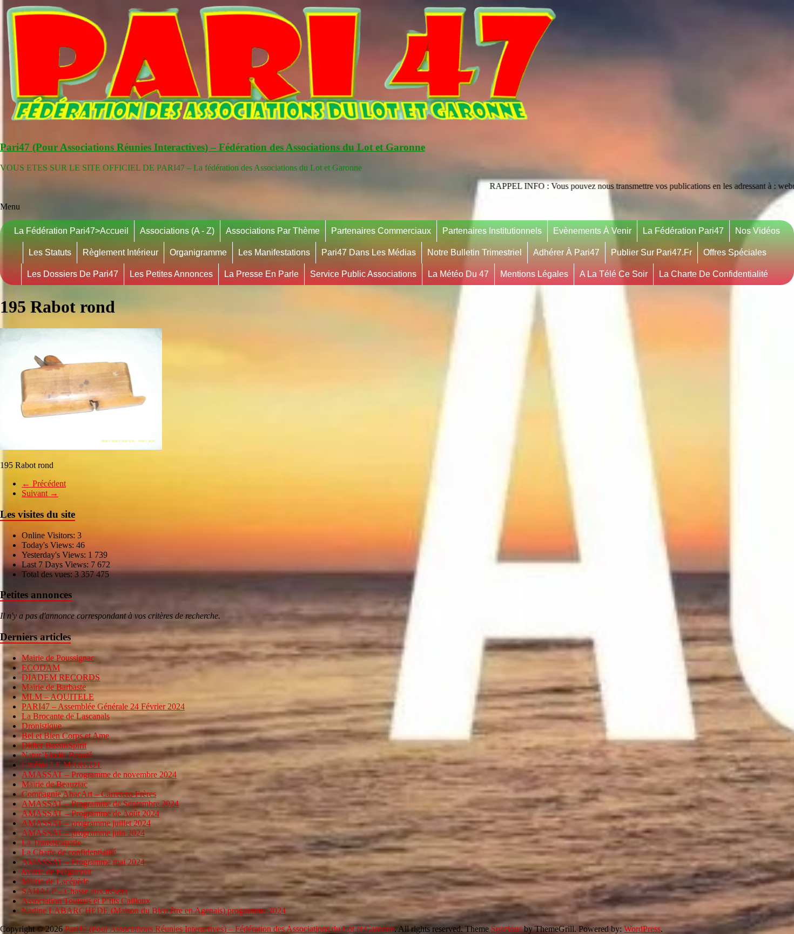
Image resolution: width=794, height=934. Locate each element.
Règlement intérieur (120, 252)
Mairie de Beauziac (55, 784)
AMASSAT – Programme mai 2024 (83, 862)
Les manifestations (274, 252)
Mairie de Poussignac (58, 657)
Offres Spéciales (734, 252)
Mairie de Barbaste (54, 687)
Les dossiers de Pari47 (72, 274)
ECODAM (41, 667)
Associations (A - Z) (177, 230)
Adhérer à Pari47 (566, 252)
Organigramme (198, 252)
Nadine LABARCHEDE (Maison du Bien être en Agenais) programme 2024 (154, 910)
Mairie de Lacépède (55, 881)
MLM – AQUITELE (58, 696)
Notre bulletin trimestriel (474, 252)
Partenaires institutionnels (492, 230)
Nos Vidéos (757, 230)
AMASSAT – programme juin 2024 (83, 832)
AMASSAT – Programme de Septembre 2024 (100, 803)
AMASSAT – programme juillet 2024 (86, 823)
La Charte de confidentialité (713, 274)
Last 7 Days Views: (56, 564)
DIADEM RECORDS (61, 677)
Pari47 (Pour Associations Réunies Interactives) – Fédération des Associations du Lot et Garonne (212, 147)
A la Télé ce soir (614, 274)
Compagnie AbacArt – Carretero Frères (89, 793)
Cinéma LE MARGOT (62, 764)
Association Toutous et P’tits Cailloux (86, 900)
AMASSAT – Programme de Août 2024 (90, 813)
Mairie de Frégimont (56, 871)
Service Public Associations (363, 274)
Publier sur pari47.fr (651, 252)
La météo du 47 (458, 274)
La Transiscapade (51, 842)
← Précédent (44, 483)
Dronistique (42, 725)
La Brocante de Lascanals (66, 716)
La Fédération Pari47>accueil (71, 230)
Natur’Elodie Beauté (57, 755)
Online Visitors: (49, 535)
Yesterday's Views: (55, 554)
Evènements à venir (592, 230)
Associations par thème (273, 230)
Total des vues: (48, 574)
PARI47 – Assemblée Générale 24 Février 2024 (103, 706)
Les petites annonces (171, 274)
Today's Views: (49, 545)
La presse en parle (261, 274)
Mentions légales (534, 274)
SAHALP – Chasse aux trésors (74, 891)
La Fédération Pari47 (683, 230)
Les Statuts (50, 252)
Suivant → (40, 493)
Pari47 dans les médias (368, 252)
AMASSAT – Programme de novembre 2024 (99, 774)
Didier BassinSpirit (54, 745)
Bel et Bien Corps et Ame (65, 735)
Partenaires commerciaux (381, 230)
